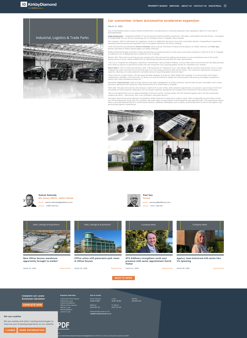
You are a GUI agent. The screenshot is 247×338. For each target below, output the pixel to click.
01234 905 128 (95, 307)
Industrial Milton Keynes (69, 299)
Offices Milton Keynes (68, 305)
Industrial (215, 6)
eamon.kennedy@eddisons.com (56, 202)
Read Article (65, 268)
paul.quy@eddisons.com (156, 202)
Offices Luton (65, 307)
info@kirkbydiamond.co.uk (100, 314)
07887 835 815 (48, 206)
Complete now (32, 304)
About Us (186, 6)
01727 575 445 (116, 307)
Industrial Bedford (67, 303)
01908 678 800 (95, 301)
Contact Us (200, 6)
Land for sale (65, 312)
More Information (31, 330)
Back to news (123, 277)
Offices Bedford (66, 309)
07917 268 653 (153, 206)
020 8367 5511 (136, 301)
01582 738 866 (116, 301)
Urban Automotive (115, 36)
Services (174, 6)
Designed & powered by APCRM (119, 336)
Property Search (157, 6)
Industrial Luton (66, 301)
